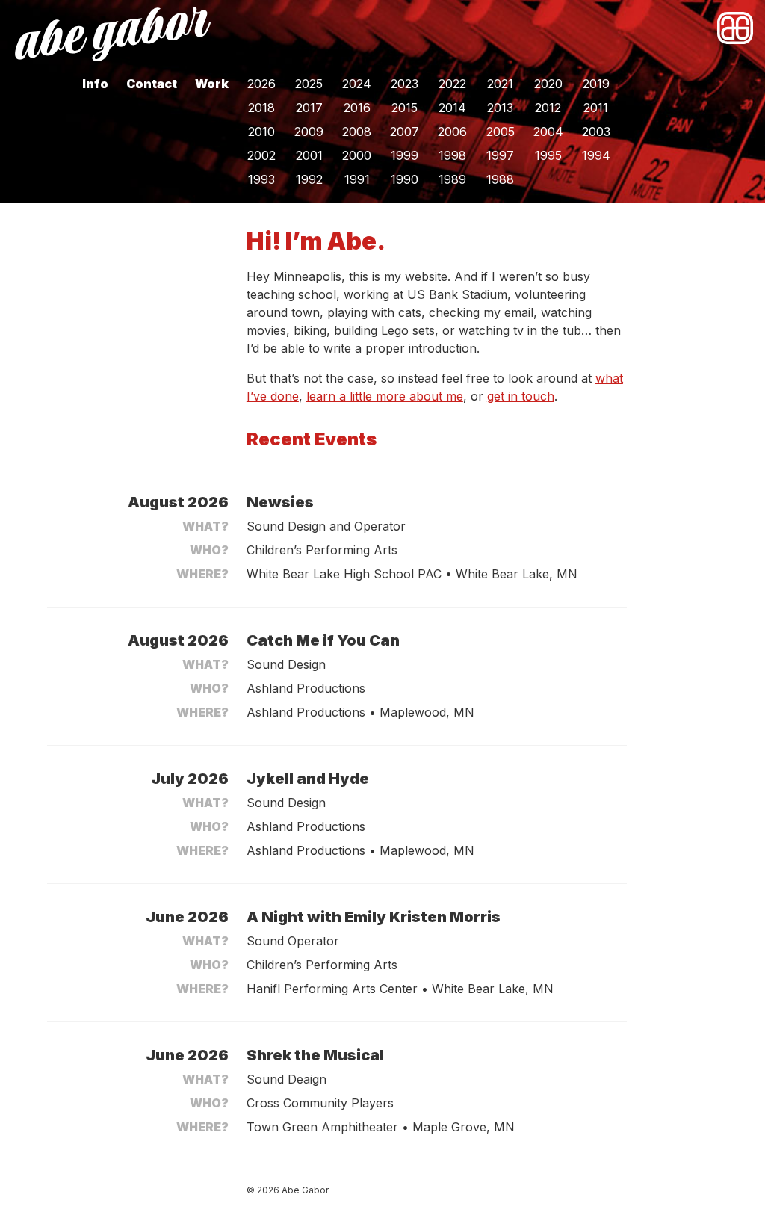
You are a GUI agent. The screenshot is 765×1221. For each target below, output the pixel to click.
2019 (596, 83)
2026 (261, 83)
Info (95, 83)
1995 (548, 155)
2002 (261, 155)
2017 (309, 107)
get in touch (520, 396)
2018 (261, 107)
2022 (452, 83)
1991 (357, 179)
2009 (308, 131)
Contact (151, 83)
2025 (309, 83)
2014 (452, 107)
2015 (404, 107)
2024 (356, 83)
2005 (500, 131)
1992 (309, 179)
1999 (404, 155)
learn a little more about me (384, 396)
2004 (548, 131)
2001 (309, 155)
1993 (261, 179)
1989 (452, 179)
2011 (595, 107)
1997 (500, 155)
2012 (548, 107)
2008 (356, 131)
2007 (404, 131)
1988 (500, 179)
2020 (548, 83)
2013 (500, 107)
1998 (452, 155)
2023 (404, 83)
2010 (261, 131)
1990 (404, 179)
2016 (357, 107)
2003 (596, 131)
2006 (452, 131)
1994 (596, 155)
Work (212, 83)
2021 (500, 83)
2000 (356, 155)
